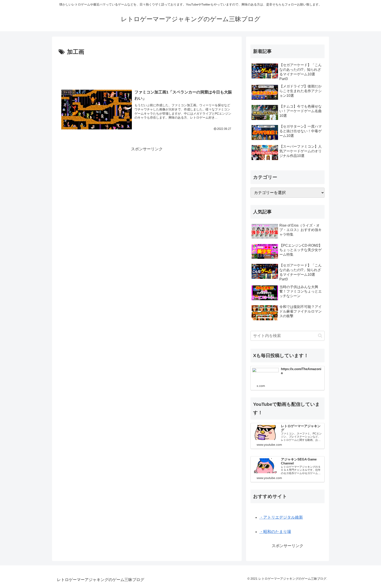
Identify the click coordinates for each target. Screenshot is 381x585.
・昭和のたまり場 (275, 531)
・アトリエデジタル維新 (281, 517)
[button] (320, 335)
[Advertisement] (147, 69)
